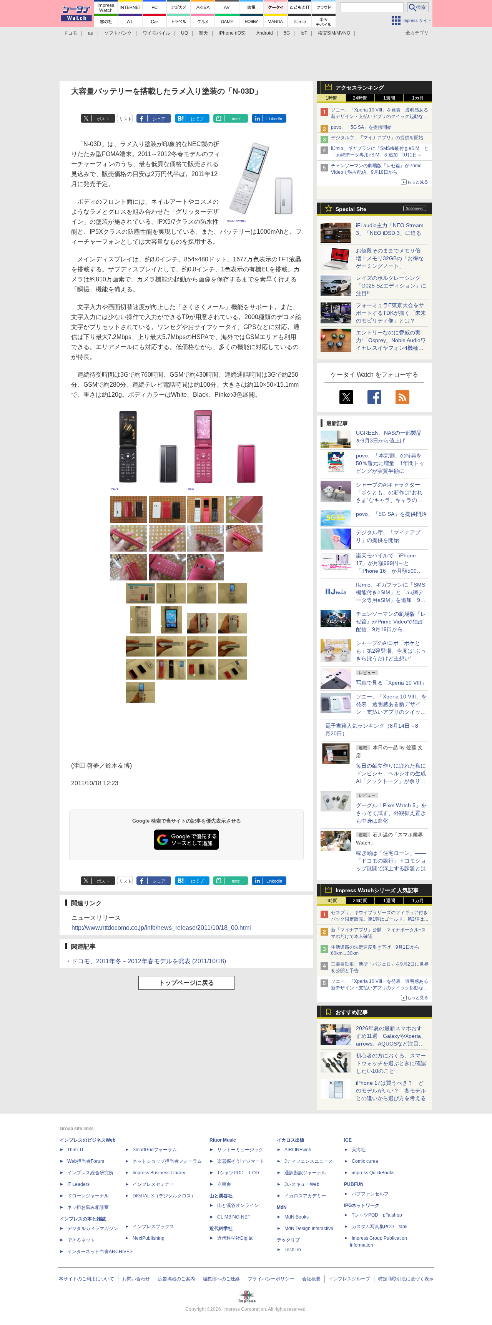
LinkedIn (274, 118)
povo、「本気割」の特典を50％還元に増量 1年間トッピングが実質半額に (390, 463)
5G (287, 33)
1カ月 (418, 98)
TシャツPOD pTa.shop (377, 1215)
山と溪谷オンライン (238, 1205)
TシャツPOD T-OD (238, 1172)
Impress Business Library (159, 1172)
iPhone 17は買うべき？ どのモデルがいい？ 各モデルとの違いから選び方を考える (391, 1090)
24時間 (360, 98)
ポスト (103, 118)
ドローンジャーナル (88, 1196)
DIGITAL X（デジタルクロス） (164, 1196)
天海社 (359, 1149)
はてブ (197, 118)
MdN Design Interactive (308, 1228)
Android (264, 33)
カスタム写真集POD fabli (379, 1226)
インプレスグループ (349, 1279)
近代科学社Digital (235, 1238)
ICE (348, 1140)
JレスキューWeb (301, 1184)
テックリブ (288, 1240)
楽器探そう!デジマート (240, 1161)
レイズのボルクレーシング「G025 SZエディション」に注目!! (391, 285)
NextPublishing (149, 1238)
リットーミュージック (240, 1149)
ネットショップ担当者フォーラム (167, 1161)
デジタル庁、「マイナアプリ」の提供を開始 (377, 137)
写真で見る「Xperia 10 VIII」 (391, 683)
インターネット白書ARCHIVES (100, 1251)
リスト (125, 118)
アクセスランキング (360, 88)
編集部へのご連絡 (221, 1279)
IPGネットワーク (361, 1205)
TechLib (292, 1249)
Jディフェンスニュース (308, 1161)
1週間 (389, 98)
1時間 (331, 98)
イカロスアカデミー (305, 1196)
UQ (184, 33)
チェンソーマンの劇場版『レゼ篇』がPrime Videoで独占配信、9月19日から (391, 621)
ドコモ (70, 33)
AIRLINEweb (297, 1149)
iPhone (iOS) (232, 33)
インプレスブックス (153, 1226)
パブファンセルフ (370, 1194)
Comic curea (365, 1161)
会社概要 (311, 1279)
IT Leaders (78, 1184)
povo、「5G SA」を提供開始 (361, 127)
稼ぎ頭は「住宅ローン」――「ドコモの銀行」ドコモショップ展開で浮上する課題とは (391, 860)
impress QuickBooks (373, 1172)
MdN (282, 1207)
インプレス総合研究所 (90, 1172)
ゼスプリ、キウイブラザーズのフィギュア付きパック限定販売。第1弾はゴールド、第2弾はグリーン (380, 919)
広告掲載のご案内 (176, 1279)
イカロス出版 (290, 1140)
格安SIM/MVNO (334, 33)
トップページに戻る (186, 982)
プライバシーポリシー (271, 1279)
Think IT (75, 1149)
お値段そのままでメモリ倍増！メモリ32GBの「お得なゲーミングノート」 (390, 258)
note (236, 118)
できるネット (81, 1240)
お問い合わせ (136, 1279)
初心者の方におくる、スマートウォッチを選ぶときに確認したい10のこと (391, 1063)
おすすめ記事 (352, 1012)
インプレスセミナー (153, 1184)
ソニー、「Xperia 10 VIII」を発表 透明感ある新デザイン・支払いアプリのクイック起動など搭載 (379, 116)
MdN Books (296, 1217)
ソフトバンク (118, 33)
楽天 (203, 33)
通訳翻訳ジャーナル (305, 1172)
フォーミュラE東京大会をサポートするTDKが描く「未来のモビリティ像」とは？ (391, 313)
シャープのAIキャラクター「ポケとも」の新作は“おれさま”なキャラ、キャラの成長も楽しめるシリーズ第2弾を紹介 (390, 500)
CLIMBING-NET (233, 1217)
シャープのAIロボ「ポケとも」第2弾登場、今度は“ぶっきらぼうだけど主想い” (391, 651)
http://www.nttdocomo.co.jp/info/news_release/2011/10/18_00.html (161, 927)
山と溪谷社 (221, 1196)
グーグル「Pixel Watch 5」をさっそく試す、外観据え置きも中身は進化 (391, 813)
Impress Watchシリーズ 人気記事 (377, 890)
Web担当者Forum (85, 1161)
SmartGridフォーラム (155, 1149)
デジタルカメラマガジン (92, 1228)
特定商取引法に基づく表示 (406, 1279)
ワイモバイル (156, 33)
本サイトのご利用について (86, 1279)
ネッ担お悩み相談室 (88, 1207)
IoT (304, 33)
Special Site (351, 209)
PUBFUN (354, 1184)
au (90, 33)
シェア (159, 118)
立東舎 (224, 1184)
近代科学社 (221, 1228)
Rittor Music (222, 1140)
